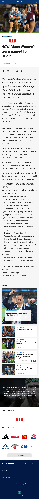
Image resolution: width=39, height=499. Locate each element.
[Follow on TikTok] (26, 463)
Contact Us (19, 488)
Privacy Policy (23, 484)
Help (13, 488)
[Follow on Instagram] (36, 463)
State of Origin (6, 36)
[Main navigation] (3, 2)
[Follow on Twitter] (32, 463)
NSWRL (4, 61)
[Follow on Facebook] (29, 463)
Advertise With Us (27, 488)
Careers (9, 488)
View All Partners (19, 455)
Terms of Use (15, 484)
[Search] (36, 2)
